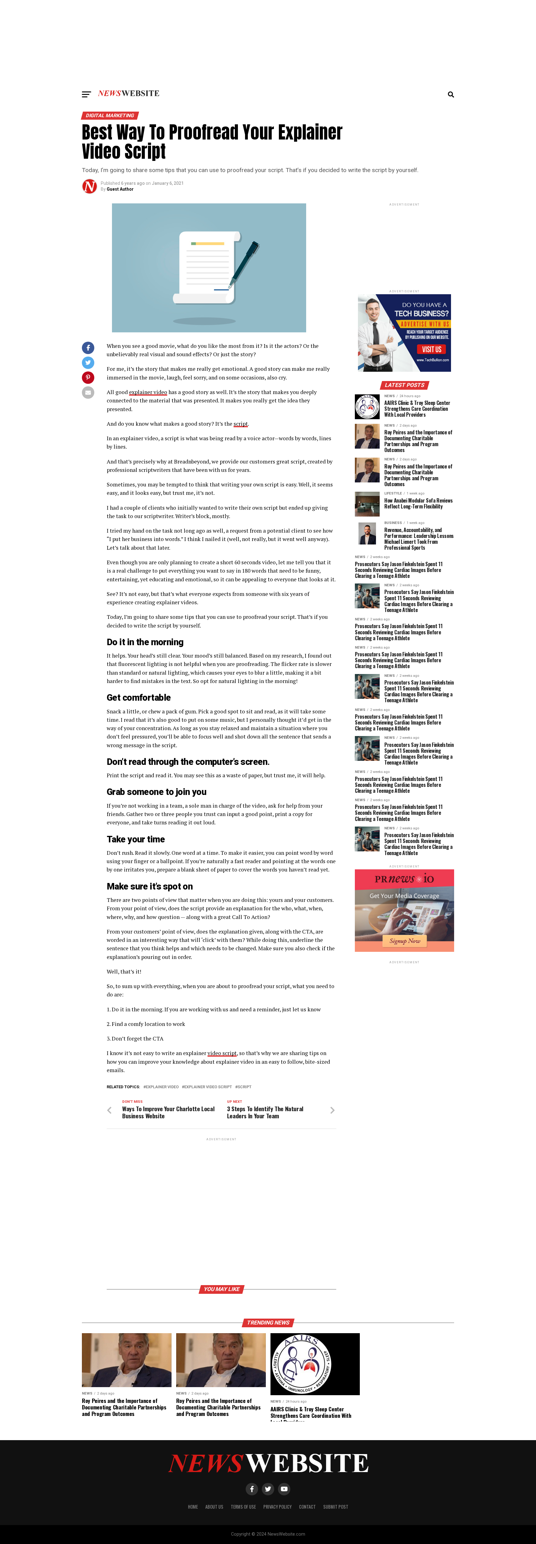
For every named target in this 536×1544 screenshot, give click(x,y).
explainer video (148, 392)
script (241, 423)
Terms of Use (243, 1506)
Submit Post (335, 1506)
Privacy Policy (277, 1506)
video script (222, 1053)
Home (193, 1506)
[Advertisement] (268, 43)
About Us (214, 1506)
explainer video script (208, 1087)
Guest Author (120, 189)
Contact (307, 1506)
